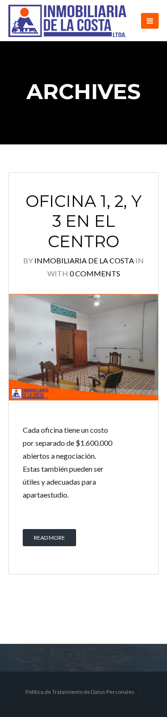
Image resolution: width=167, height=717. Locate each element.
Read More (49, 537)
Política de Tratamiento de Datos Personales (80, 691)
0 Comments (95, 273)
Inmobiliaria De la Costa (84, 260)
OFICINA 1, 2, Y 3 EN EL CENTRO (83, 221)
